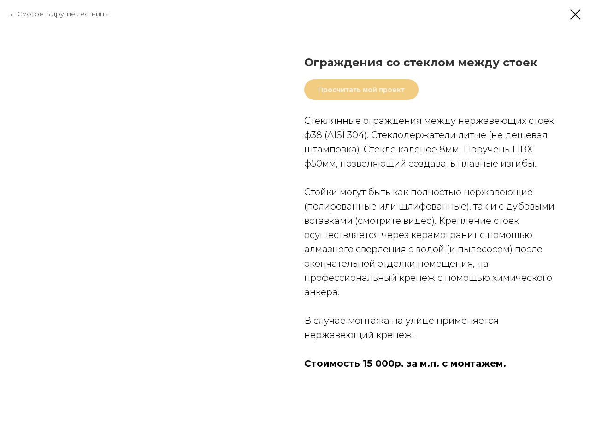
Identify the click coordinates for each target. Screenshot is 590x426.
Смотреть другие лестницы (63, 14)
